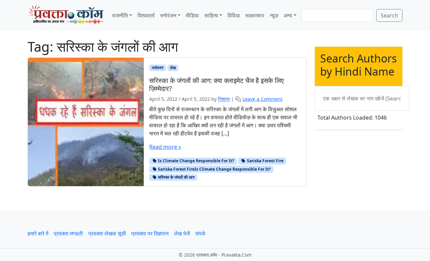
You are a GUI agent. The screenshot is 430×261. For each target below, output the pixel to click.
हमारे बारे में (38, 233)
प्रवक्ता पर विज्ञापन (150, 233)
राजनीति (120, 15)
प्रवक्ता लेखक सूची (107, 233)
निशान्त (224, 99)
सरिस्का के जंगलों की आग (176, 177)
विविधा (233, 15)
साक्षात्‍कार (254, 15)
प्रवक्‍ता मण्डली (68, 233)
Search (389, 15)
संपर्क (200, 233)
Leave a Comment (263, 99)
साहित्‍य (211, 15)
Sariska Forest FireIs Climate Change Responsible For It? (214, 169)
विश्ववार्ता (146, 15)
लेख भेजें (182, 233)
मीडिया (192, 15)
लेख (173, 68)
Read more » (165, 146)
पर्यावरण (157, 68)
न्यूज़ (274, 15)
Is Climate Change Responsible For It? (195, 161)
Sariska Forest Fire (265, 161)
